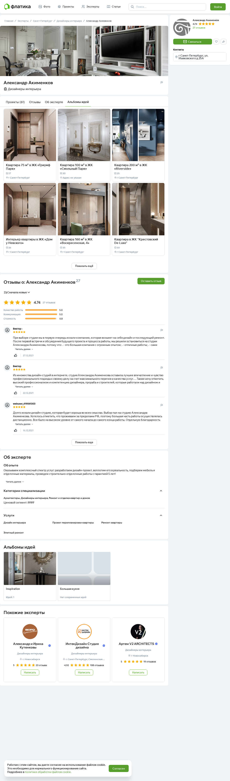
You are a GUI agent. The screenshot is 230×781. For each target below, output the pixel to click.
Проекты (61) (15, 102)
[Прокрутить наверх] (223, 774)
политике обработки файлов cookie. (48, 772)
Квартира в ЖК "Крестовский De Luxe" (136, 241)
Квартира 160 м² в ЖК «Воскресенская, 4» (76, 241)
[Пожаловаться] (162, 82)
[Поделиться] (44, 156)
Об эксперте (54, 102)
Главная (8, 20)
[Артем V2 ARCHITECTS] (138, 650)
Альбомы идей (78, 102)
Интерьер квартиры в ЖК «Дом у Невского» (29, 241)
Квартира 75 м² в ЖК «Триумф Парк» (28, 166)
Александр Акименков (98, 20)
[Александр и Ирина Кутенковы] (30, 650)
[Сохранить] (51, 156)
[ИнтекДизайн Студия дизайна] (84, 650)
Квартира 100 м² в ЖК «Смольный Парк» (76, 166)
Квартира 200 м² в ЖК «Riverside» (130, 166)
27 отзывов (199, 27)
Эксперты (23, 20)
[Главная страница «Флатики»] (17, 6)
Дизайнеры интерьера (69, 20)
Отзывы (35, 102)
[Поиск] (132, 7)
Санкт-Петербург (42, 20)
